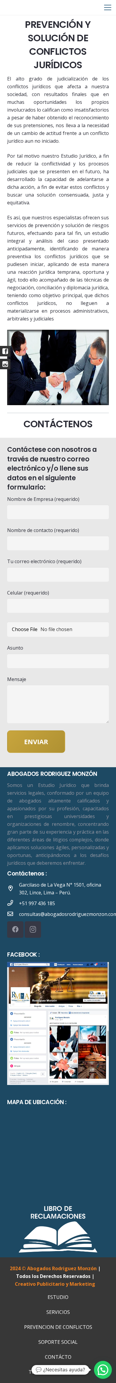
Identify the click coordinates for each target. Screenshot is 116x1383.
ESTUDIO (58, 1297)
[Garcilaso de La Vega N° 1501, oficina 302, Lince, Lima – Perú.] (13, 889)
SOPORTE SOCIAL (58, 1342)
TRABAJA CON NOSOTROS (58, 1372)
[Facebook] (15, 929)
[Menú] (107, 7)
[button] (103, 1370)
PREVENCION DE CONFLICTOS (58, 1327)
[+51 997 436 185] (13, 903)
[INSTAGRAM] (5, 364)
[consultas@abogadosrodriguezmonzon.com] (13, 914)
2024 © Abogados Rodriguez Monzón (53, 1268)
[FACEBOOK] (5, 351)
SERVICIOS (58, 1312)
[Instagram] (33, 929)
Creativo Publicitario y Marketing (55, 1284)
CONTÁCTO (58, 1357)
